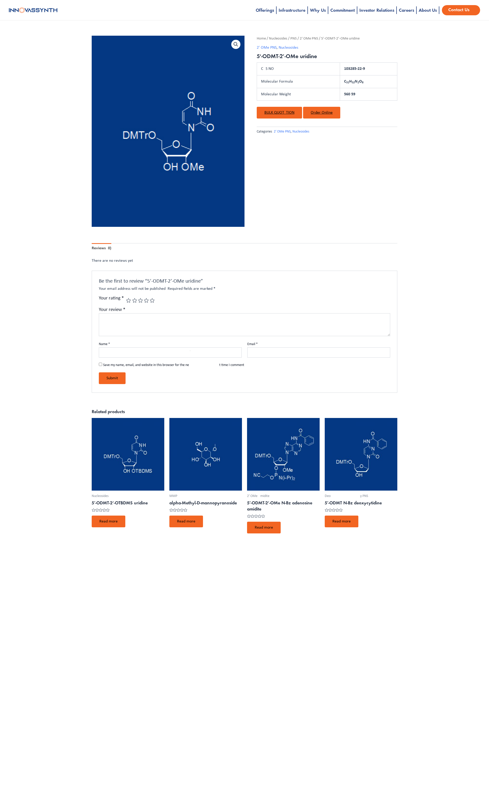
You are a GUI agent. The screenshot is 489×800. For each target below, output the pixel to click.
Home (261, 39)
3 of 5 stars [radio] (140, 300)
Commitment (342, 11)
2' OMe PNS (309, 39)
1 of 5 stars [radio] (128, 300)
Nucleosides (278, 39)
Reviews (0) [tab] (101, 248)
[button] (235, 44)
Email (252, 344)
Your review (112, 309)
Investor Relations (376, 11)
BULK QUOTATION (279, 113)
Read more (108, 521)
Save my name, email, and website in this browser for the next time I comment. (174, 365)
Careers (406, 11)
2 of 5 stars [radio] (134, 300)
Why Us (318, 11)
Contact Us (458, 10)
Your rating (111, 298)
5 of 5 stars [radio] (152, 300)
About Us (428, 11)
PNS (293, 39)
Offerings (265, 11)
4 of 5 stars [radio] (146, 300)
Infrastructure (292, 11)
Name (104, 344)
